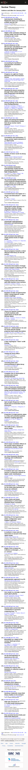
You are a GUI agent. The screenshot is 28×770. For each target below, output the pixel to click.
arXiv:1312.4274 (13, 688)
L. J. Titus (6, 355)
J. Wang (18, 173)
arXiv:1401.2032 (7, 454)
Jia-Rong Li (12, 95)
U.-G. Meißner (12, 108)
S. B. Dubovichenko (9, 685)
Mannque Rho (7, 344)
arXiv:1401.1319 (7, 234)
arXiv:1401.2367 (7, 577)
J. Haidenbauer (13, 107)
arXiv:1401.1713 (7, 309)
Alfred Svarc (7, 391)
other (16, 17)
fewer (18, 15)
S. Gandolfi (12, 613)
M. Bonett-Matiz (13, 51)
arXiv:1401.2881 (7, 637)
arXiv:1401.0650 (6, 118)
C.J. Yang (6, 255)
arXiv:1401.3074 (7, 699)
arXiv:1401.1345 (7, 249)
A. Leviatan (7, 504)
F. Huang (18, 105)
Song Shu (6, 95)
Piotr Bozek (7, 580)
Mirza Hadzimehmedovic (16, 391)
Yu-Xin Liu (16, 595)
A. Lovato (6, 613)
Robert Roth (7, 81)
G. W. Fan (6, 696)
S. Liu (19, 51)
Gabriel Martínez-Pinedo (10, 143)
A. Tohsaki (6, 319)
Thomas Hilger (17, 475)
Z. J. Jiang (6, 173)
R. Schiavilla (11, 614)
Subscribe (17, 743)
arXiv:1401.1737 (7, 326)
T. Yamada (12, 319)
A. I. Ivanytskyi (13, 644)
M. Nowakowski (14, 365)
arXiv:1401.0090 (6, 31)
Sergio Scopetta (15, 269)
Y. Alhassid (6, 51)
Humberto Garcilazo (16, 718)
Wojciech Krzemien (17, 156)
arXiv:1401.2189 (7, 515)
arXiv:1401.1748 (7, 351)
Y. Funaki (12, 317)
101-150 (17, 13)
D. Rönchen (7, 105)
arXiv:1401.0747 (7, 152)
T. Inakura (17, 283)
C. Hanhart (20, 107)
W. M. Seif (6, 37)
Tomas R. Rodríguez (18, 142)
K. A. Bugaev (14, 645)
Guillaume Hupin (8, 78)
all (23, 15)
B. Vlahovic (18, 522)
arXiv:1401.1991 (7, 425)
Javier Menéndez (8, 142)
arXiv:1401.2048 (7, 469)
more (21, 15)
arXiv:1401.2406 (7, 590)
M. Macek (12, 504)
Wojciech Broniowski (15, 580)
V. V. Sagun (7, 644)
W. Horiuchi (7, 199)
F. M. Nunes (12, 355)
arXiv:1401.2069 (7, 484)
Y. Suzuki (12, 199)
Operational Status (19, 745)
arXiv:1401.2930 (7, 653)
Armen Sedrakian (17, 297)
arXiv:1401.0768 (7, 165)
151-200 (21, 13)
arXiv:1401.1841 (7, 361)
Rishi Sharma (16, 658)
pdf (11, 17)
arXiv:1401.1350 (7, 264)
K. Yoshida (21, 212)
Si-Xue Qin (11, 595)
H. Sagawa (17, 419)
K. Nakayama (19, 108)
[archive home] (4, 2)
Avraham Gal (7, 718)
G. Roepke (22, 317)
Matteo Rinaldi (7, 269)
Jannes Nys (21, 378)
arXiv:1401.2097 (7, 497)
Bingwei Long (13, 255)
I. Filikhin (6, 522)
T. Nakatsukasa (14, 212)
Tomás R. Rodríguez (20, 126)
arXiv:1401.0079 (6, 17)
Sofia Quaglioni (16, 78)
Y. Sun (21, 332)
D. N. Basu (12, 37)
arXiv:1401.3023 (7, 665)
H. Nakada (12, 52)
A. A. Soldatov (14, 553)
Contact (11, 743)
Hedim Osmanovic (14, 393)
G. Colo (13, 419)
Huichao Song (7, 23)
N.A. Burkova (17, 685)
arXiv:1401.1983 (7, 412)
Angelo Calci (21, 80)
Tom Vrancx (7, 378)
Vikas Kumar (15, 704)
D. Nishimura (18, 696)
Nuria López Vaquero (9, 126)
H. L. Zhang (13, 173)
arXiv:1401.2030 (7, 442)
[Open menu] (25, 2)
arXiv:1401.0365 (6, 72)
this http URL (17, 461)
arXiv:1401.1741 (7, 339)
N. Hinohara (13, 211)
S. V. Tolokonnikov (8, 242)
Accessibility (10, 745)
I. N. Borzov (15, 240)
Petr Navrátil (14, 80)
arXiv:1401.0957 (7, 192)
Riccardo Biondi (15, 448)
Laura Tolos (7, 429)
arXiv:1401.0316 (6, 61)
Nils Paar (6, 672)
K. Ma (22, 173)
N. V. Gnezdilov (8, 240)
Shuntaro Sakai (8, 536)
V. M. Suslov (12, 522)
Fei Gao (6, 595)
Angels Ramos (7, 431)
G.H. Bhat (6, 332)
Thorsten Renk (7, 490)
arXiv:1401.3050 (7, 691)
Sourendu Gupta (8, 658)
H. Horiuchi (17, 317)
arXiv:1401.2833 (7, 622)
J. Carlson (17, 613)
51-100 (14, 13)
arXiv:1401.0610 (6, 88)
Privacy (3, 745)
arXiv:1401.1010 (7, 204)
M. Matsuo (6, 211)
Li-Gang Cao (14, 406)
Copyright (24, 743)
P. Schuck (6, 317)
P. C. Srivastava (8, 704)
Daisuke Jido (15, 536)
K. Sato (18, 211)
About (2, 743)
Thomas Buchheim (8, 475)
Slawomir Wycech (8, 156)
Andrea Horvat (12, 672)
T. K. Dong (12, 696)
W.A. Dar (12, 332)
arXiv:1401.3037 (7, 680)
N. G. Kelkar (7, 365)
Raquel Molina (14, 429)
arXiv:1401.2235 (7, 530)
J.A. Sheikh (17, 332)
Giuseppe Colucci (8, 297)
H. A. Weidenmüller (13, 629)
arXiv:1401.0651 (6, 135)
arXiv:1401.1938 (7, 371)
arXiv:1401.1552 (7, 279)
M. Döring (13, 105)
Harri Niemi (14, 490)
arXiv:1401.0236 (6, 43)
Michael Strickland (8, 224)
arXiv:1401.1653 (7, 291)
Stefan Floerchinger (9, 567)
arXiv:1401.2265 (7, 546)
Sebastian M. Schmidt (14, 596)
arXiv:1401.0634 (6, 100)
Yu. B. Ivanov (7, 553)
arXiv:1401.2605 (7, 606)
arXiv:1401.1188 (7, 219)
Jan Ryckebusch (14, 378)
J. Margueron (20, 406)
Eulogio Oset (21, 429)
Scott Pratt (6, 67)
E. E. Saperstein (22, 240)
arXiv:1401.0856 (7, 178)
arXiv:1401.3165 (7, 713)
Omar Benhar (7, 448)
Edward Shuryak (8, 459)
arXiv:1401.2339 (7, 563)
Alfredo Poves (20, 143)
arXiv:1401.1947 (7, 385)
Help (6, 743)
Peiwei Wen (7, 406)
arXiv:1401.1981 (7, 400)
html (14, 17)
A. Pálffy (6, 629)
